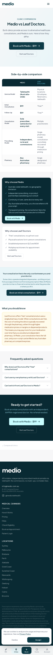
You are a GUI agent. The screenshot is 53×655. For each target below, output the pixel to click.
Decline (15, 640)
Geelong (5, 583)
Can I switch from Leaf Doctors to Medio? (22, 385)
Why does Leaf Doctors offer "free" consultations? (20, 368)
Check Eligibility (8, 525)
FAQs (4, 521)
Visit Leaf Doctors (26, 54)
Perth (4, 558)
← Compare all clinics (10, 445)
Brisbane (5, 554)
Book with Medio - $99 (25, 45)
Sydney (5, 546)
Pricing (5, 517)
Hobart (5, 587)
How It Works (7, 512)
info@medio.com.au (10, 486)
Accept (38, 640)
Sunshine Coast (8, 571)
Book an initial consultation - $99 (25, 292)
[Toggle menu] (48, 4)
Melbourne (6, 550)
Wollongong (7, 579)
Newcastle (6, 575)
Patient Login (7, 533)
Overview (5, 508)
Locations (7, 541)
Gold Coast (7, 567)
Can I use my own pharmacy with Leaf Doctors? (25, 377)
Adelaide (5, 562)
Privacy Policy (25, 634)
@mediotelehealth (12, 495)
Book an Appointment (11, 529)
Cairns (4, 592)
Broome (5, 596)
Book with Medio (13, 218)
